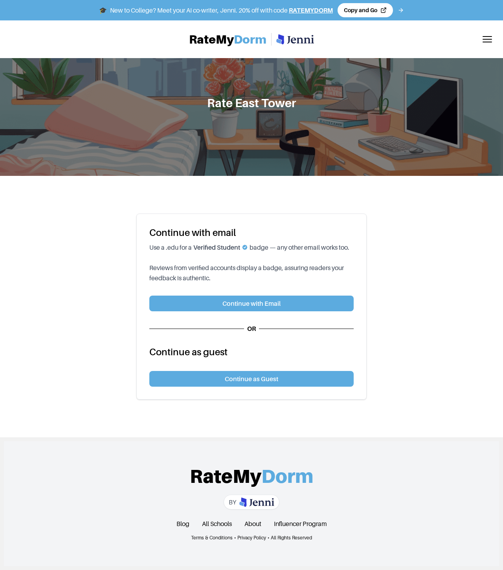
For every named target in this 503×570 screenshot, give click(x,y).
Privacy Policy (251, 538)
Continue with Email (251, 303)
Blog (182, 524)
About (252, 524)
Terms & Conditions (212, 538)
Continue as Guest (251, 379)
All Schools (217, 524)
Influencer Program (300, 524)
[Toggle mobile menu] (487, 39)
